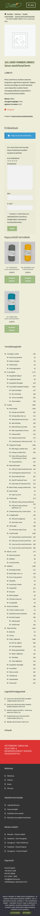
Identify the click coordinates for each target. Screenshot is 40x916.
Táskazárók (13, 683)
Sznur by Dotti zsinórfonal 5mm (25, 16)
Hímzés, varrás (11, 552)
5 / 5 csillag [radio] (16, 161)
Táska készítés (11, 628)
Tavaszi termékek (17, 398)
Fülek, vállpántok (14, 639)
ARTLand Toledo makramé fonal (22, 469)
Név (9, 193)
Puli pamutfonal (17, 462)
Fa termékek (11, 372)
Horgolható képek (15, 379)
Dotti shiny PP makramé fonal (21, 484)
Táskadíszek (13, 676)
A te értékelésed (13, 158)
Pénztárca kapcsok (15, 599)
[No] (37, 905)
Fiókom (10, 780)
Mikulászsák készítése (14, 722)
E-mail (10, 204)
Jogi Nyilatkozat (13, 805)
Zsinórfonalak (8, 16)
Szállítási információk (15, 813)
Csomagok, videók (13, 354)
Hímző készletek (14, 555)
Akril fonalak (13, 409)
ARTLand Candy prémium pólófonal (23, 502)
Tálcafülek (15, 657)
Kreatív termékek (12, 606)
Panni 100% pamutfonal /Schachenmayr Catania (19, 457)
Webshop (18, 14)
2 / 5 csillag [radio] (10, 161)
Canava (11, 635)
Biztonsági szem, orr (16, 573)
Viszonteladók (12, 809)
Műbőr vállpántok (17, 654)
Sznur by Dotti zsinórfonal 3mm (22, 544)
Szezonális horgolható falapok (19, 387)
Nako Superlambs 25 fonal (20, 430)
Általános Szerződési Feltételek (19, 818)
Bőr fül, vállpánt (17, 643)
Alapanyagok (16, 621)
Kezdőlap (10, 14)
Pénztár (10, 788)
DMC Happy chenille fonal (20, 449)
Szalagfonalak (13, 515)
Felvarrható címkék (15, 584)
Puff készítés (13, 365)
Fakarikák (12, 581)
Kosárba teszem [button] (12, 279)
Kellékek (12, 559)
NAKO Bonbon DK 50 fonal (20, 419)
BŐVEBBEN (27, 913)
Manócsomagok (14, 361)
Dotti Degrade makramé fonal (21, 473)
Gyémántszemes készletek (18, 614)
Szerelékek (13, 668)
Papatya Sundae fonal (18, 438)
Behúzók (12, 632)
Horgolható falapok (15, 376)
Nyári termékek (17, 390)
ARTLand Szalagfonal (18, 519)
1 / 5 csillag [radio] (8, 161)
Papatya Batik (16, 434)
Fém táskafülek (17, 647)
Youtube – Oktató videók (16, 834)
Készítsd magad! (14, 617)
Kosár (9, 784)
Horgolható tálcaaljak (16, 383)
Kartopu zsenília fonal (18, 452)
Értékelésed (12, 164)
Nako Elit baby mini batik (19, 427)
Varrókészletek (14, 563)
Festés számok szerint (16, 610)
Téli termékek (16, 401)
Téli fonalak (12, 526)
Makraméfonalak (14, 465)
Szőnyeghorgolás (15, 368)
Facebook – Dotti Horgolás (17, 838)
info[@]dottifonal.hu (12, 879)
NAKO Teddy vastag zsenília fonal (20, 487)
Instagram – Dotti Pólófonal (17, 843)
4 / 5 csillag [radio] (14, 161)
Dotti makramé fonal (18, 476)
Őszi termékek (16, 394)
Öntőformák (16, 625)
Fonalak (24, 14)
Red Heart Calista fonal (19, 530)
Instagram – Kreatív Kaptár (17, 851)
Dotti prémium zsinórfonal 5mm (22, 537)
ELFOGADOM (15, 913)
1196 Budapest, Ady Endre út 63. (15, 882)
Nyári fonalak (13, 491)
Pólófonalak (13, 498)
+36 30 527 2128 (10, 871)
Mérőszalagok (13, 595)
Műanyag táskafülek (18, 650)
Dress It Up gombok (15, 577)
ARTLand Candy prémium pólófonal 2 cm (19, 507)
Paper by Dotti (16, 495)
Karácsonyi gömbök (15, 357)
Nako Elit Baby (16, 423)
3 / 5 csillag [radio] (12, 161)
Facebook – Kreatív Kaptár (16, 847)
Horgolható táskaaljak (16, 665)
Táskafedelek (13, 679)
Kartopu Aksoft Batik (18, 412)
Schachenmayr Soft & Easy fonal (22, 441)
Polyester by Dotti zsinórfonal (21, 541)
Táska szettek (13, 672)
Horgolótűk (13, 588)
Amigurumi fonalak (15, 445)
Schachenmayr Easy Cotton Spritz (20, 511)
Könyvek (12, 592)
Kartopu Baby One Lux (19, 416)
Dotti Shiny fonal (17, 522)
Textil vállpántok (17, 661)
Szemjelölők (13, 603)
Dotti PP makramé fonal (19, 480)
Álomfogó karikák (14, 570)
